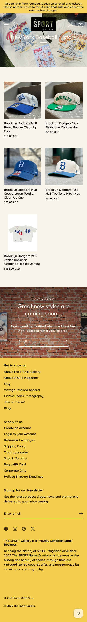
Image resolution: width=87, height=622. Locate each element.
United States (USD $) (17, 598)
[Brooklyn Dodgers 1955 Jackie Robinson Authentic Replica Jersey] (22, 232)
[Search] (15, 24)
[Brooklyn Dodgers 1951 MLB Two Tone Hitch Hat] (64, 166)
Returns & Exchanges (19, 440)
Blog (7, 408)
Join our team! (14, 402)
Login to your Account (20, 434)
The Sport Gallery (24, 605)
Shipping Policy (15, 446)
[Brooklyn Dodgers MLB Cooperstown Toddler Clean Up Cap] (22, 166)
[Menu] (6, 24)
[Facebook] (6, 528)
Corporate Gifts (15, 470)
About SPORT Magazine (21, 378)
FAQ (7, 384)
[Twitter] (33, 528)
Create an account (17, 428)
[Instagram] (15, 528)
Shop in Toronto (15, 458)
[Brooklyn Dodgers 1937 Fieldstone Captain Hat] (64, 100)
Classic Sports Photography (24, 396)
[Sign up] (81, 514)
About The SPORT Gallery (22, 372)
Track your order (16, 452)
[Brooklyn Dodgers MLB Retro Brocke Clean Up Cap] (22, 100)
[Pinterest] (24, 528)
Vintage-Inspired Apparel (22, 390)
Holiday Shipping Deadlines (23, 476)
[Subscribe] (65, 341)
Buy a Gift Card (15, 464)
